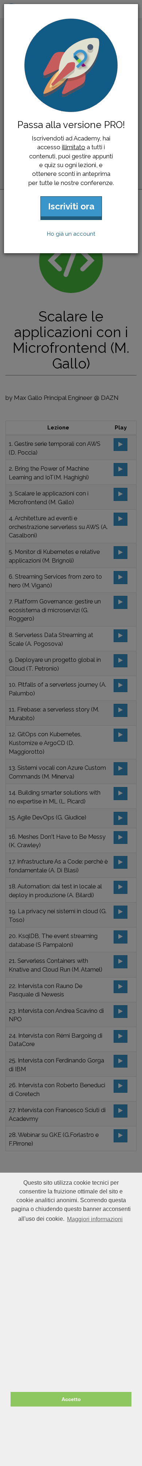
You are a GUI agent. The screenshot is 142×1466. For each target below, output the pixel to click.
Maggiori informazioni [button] (95, 1219)
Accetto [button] (71, 1399)
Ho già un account (71, 234)
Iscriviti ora (71, 206)
